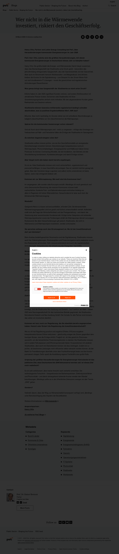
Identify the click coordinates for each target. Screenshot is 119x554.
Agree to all (51, 297)
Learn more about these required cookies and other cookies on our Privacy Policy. (57, 282)
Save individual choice (59, 301)
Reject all (67, 297)
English (34, 250)
